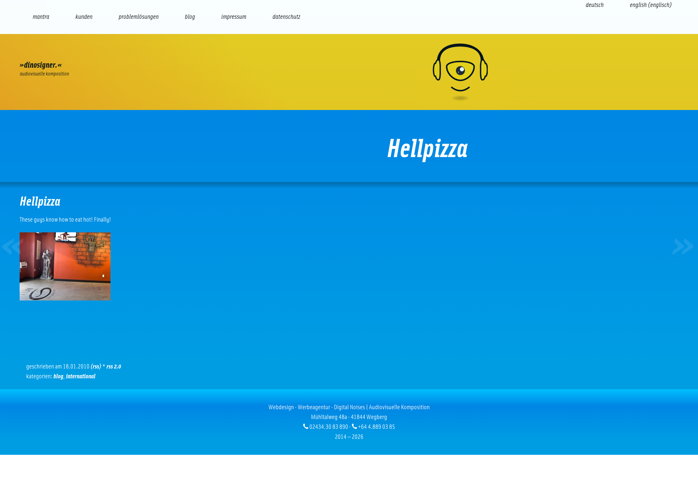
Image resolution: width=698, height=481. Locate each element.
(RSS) (96, 366)
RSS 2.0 (114, 366)
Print (199, 52)
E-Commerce (68, 52)
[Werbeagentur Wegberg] (349, 72)
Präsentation (167, 52)
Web (36, 52)
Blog (58, 376)
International (80, 376)
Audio (134, 52)
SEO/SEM (101, 52)
